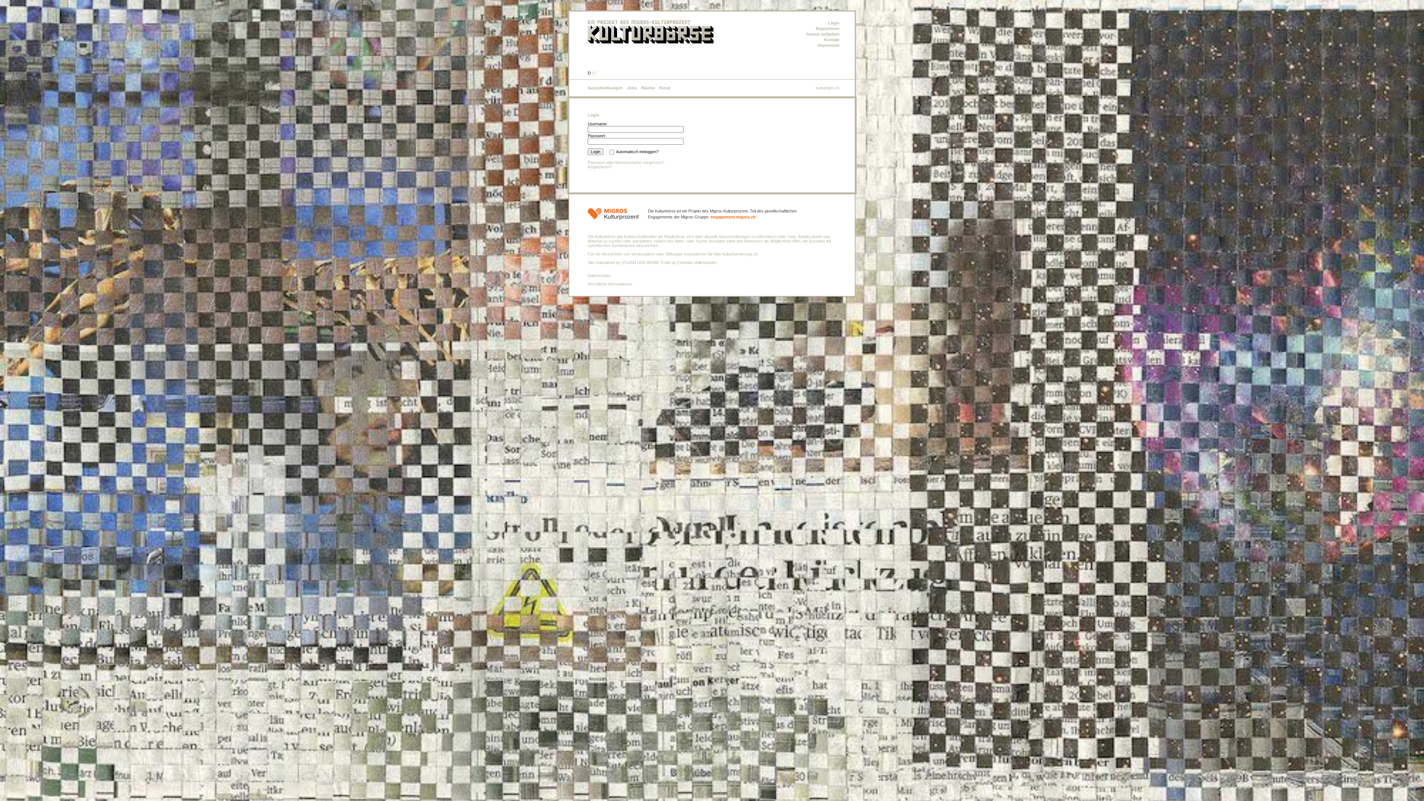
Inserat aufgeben (823, 34)
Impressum (829, 45)
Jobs (632, 88)
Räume (648, 88)
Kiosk (664, 88)
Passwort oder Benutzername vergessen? (626, 162)
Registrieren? (600, 167)
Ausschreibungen (605, 88)
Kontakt (832, 39)
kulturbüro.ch (828, 88)
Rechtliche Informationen (610, 284)
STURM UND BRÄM (640, 262)
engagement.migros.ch (733, 217)
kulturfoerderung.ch (740, 254)
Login (834, 23)
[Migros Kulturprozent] (613, 216)
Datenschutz (599, 275)
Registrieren (828, 28)
